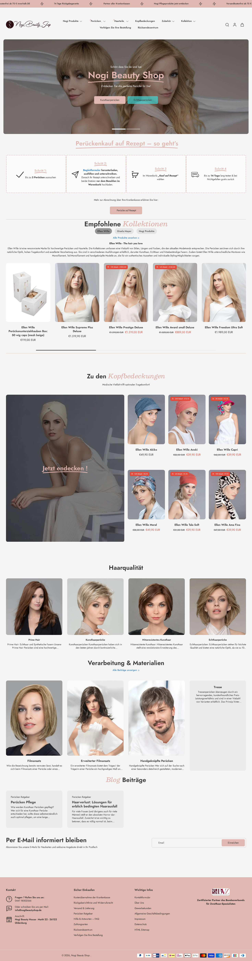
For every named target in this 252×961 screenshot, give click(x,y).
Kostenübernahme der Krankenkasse (92, 897)
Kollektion (186, 21)
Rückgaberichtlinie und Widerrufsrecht (93, 902)
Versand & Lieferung (84, 908)
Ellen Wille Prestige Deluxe (126, 327)
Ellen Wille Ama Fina (227, 525)
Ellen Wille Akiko (146, 450)
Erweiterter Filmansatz (95, 761)
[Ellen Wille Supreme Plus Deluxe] (77, 292)
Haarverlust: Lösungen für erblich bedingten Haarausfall (94, 804)
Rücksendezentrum (148, 27)
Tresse (218, 687)
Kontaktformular (142, 897)
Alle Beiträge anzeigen (125, 670)
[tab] (119, 128)
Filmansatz (34, 761)
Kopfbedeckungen (145, 21)
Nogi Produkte (71, 21)
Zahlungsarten (81, 924)
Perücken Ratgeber (83, 913)
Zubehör (166, 21)
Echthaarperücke (218, 639)
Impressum (140, 919)
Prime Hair (34, 639)
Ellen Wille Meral (146, 525)
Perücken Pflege (23, 802)
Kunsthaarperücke (95, 639)
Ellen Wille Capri (227, 450)
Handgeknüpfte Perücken (156, 761)
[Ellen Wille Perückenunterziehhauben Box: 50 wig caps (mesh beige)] (28, 292)
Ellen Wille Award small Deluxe (175, 327)
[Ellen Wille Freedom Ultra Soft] (224, 292)
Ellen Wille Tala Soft (187, 525)
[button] (34, 890)
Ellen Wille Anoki (186, 450)
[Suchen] (227, 24)
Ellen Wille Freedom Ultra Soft (224, 327)
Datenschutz (141, 924)
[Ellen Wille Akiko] (146, 419)
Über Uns (139, 902)
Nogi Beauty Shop (80, 955)
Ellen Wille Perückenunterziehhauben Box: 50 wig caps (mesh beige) (28, 331)
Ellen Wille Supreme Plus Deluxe (77, 329)
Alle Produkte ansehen (125, 237)
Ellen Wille (103, 231)
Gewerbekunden (143, 908)
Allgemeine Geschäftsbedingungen (152, 913)
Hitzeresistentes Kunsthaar (156, 639)
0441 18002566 (23, 900)
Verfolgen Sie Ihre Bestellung (115, 27)
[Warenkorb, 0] (242, 24)
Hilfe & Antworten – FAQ (86, 919)
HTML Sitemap (142, 929)
